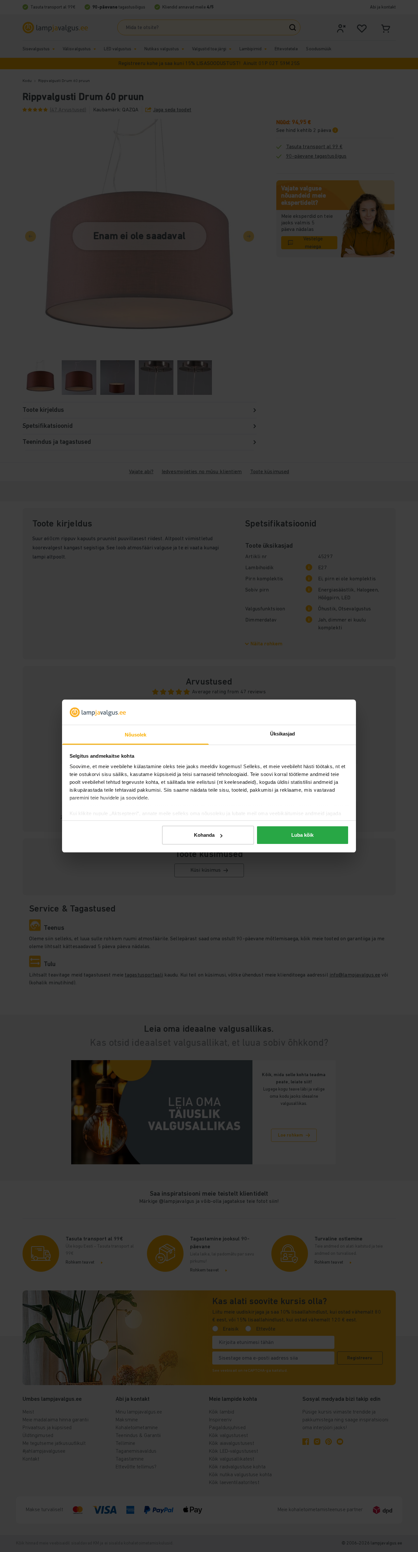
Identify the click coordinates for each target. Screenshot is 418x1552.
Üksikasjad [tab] (282, 733)
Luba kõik (302, 835)
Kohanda (204, 835)
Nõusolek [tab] (136, 734)
